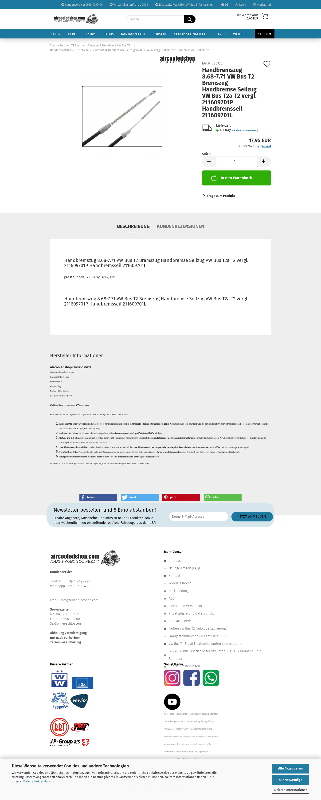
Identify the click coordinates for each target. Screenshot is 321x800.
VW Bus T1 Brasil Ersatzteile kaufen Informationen (206, 644)
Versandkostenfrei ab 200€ (130, 4)
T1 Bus (72, 34)
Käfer (55, 34)
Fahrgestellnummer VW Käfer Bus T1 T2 (198, 636)
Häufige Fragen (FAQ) (184, 568)
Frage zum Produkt (221, 196)
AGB (172, 598)
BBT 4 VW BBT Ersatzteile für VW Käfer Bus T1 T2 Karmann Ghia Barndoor (215, 655)
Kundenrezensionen (180, 226)
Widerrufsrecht (180, 583)
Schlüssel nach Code (192, 34)
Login (242, 4)
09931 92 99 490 (78, 581)
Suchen (264, 34)
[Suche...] (190, 19)
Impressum (177, 561)
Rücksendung (178, 591)
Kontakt (174, 576)
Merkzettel (263, 4)
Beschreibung (133, 226)
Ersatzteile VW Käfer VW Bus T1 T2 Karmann (186, 4)
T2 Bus (90, 34)
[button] (209, 161)
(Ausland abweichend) (245, 130)
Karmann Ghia (133, 34)
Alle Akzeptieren (290, 768)
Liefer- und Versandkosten (188, 606)
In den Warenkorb (236, 177)
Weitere (240, 34)
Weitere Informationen (291, 790)
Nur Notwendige (290, 780)
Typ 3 (222, 34)
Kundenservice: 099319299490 (83, 4)
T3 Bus (108, 34)
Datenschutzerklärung (38, 781)
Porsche (160, 34)
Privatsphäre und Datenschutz (191, 613)
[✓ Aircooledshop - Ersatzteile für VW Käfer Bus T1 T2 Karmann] (76, 19)
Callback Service (181, 621)
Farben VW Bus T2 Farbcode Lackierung (198, 628)
